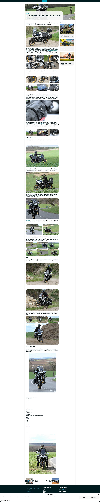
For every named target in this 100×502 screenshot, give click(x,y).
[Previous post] (26, 481)
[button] (98, 494)
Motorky (27, 13)
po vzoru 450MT (42, 123)
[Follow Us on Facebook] (62, 489)
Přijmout (84, 497)
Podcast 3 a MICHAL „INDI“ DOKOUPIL (34, 481)
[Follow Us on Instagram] (60, 489)
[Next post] (58, 481)
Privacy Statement (7, 500)
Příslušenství (44, 491)
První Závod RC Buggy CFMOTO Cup (67, 36)
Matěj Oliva (30, 18)
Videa (44, 492)
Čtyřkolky (44, 489)
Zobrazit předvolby (94, 497)
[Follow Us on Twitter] (63, 489)
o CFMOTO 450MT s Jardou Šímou (50, 481)
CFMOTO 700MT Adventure (30, 220)
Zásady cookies (3, 500)
